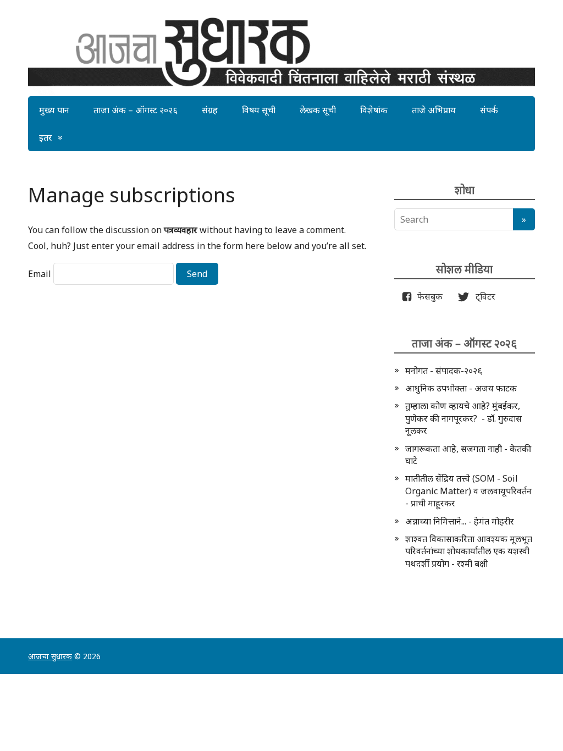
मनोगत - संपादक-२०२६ (443, 371)
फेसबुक (428, 296)
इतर (45, 137)
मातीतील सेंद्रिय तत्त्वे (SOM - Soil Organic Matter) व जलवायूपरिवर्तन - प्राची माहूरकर (468, 490)
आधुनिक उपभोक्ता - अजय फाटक (461, 388)
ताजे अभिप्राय (434, 110)
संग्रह (210, 110)
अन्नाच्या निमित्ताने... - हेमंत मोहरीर (459, 521)
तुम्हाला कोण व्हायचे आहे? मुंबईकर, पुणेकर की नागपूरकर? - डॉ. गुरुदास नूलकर (463, 418)
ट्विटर (482, 296)
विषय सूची (258, 110)
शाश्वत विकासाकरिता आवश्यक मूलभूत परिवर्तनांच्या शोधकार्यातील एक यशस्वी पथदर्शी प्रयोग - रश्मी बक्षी (468, 551)
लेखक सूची (318, 110)
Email (39, 274)
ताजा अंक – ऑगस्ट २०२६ (135, 110)
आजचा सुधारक (50, 656)
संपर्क (489, 110)
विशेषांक (374, 110)
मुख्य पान (54, 110)
